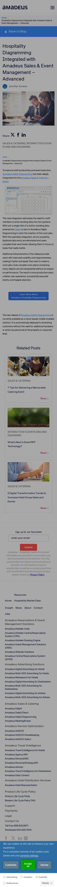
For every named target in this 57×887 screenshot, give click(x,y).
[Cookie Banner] (28, 864)
